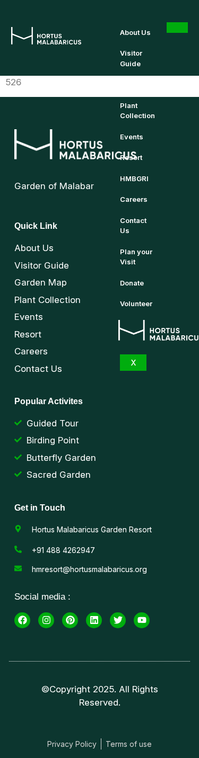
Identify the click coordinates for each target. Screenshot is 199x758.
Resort (131, 157)
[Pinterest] (70, 620)
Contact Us (133, 225)
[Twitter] (118, 620)
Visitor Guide (131, 58)
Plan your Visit (136, 256)
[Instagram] (46, 620)
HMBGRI (134, 178)
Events (131, 136)
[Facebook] (22, 620)
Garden (132, 84)
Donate (132, 283)
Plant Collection (137, 110)
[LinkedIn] (94, 620)
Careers (134, 199)
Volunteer (136, 303)
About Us (135, 32)
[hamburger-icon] (177, 27)
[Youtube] (142, 620)
